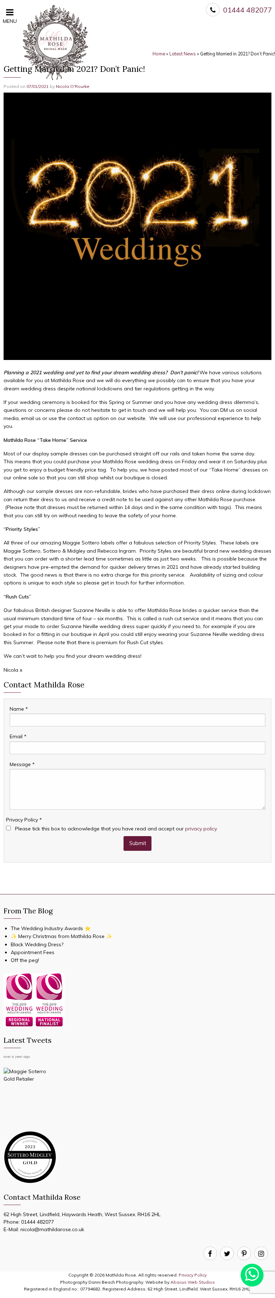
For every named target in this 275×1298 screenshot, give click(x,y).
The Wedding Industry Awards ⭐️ (51, 928)
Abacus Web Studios (192, 1282)
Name (19, 709)
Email (18, 736)
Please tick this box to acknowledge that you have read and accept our (115, 828)
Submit (137, 843)
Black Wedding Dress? (37, 944)
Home (159, 53)
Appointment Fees (32, 952)
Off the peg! (25, 960)
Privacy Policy (24, 819)
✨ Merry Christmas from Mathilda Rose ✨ (61, 936)
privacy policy (201, 828)
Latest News (182, 53)
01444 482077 (37, 1222)
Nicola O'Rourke (73, 86)
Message (22, 764)
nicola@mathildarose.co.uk (52, 1229)
